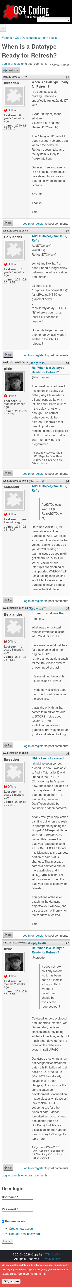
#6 (67, 753)
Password (10, 1209)
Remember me (15, 1221)
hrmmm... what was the (48, 613)
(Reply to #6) (37, 943)
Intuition (54, 37)
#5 (67, 608)
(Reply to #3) (37, 481)
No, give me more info (32, 1273)
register (19, 63)
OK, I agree (11, 1281)
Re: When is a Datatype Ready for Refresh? (48, 369)
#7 (67, 943)
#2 (67, 231)
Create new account (22, 1228)
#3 (67, 363)
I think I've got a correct (48, 758)
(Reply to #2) (37, 363)
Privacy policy (51, 1259)
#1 (67, 77)
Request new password (24, 1234)
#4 (67, 481)
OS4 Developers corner (30, 37)
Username (10, 1197)
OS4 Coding (53, 1254)
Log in (6, 63)
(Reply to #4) (37, 608)
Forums (7, 37)
